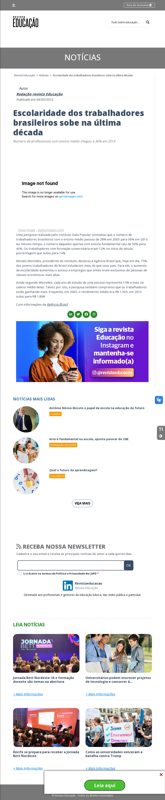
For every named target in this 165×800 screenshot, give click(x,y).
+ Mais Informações (28, 694)
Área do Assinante (138, 5)
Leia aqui (104, 785)
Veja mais (82, 503)
